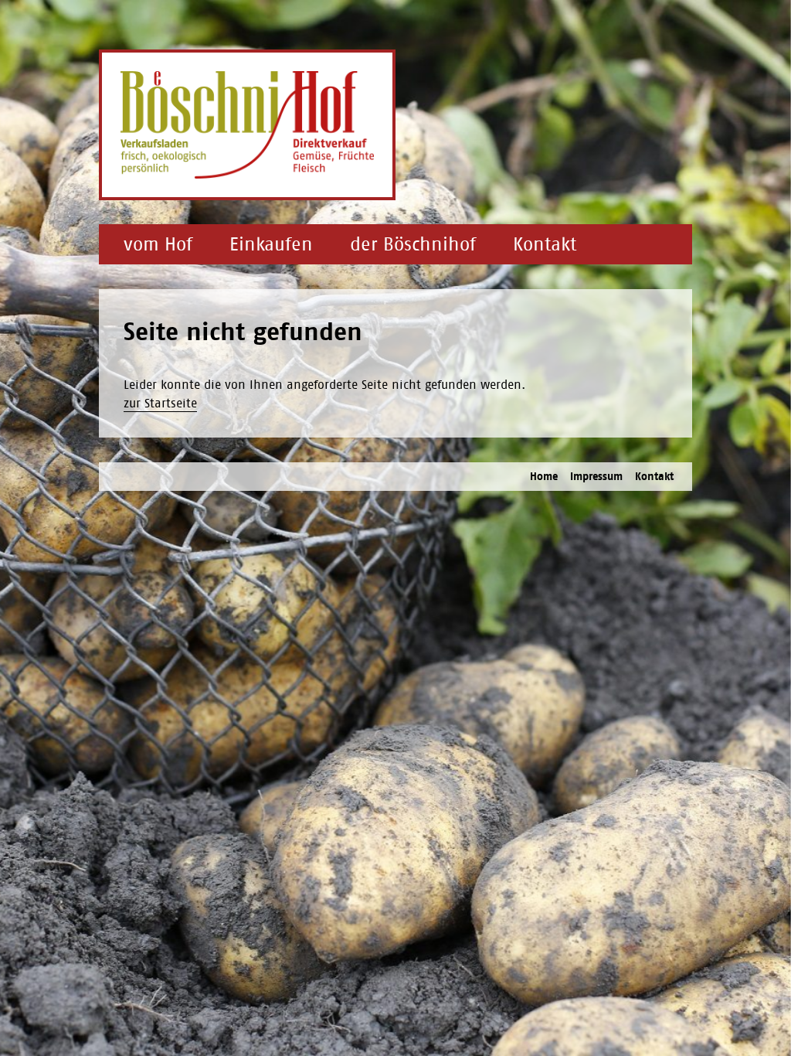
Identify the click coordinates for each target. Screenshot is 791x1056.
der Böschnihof (413, 244)
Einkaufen (271, 244)
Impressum (596, 476)
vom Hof (158, 244)
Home (544, 476)
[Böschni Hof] (247, 124)
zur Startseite (160, 403)
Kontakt (544, 244)
